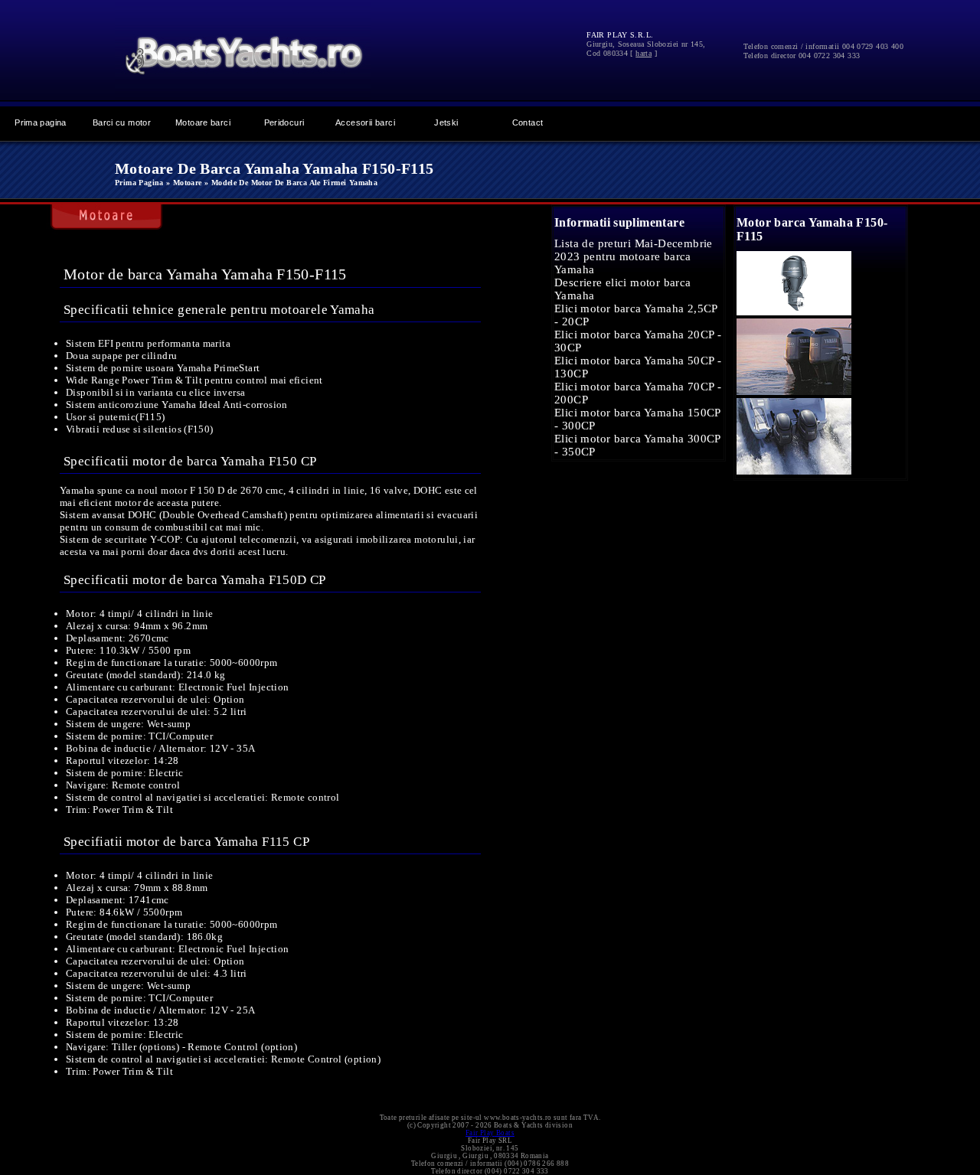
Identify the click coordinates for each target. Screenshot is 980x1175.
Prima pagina (41, 122)
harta (643, 53)
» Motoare (184, 182)
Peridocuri (284, 122)
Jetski (446, 122)
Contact (528, 122)
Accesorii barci (365, 122)
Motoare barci (202, 122)
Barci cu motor (122, 122)
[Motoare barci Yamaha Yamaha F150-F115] (794, 311)
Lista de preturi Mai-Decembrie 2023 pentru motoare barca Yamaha (633, 256)
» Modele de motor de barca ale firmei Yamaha (290, 182)
